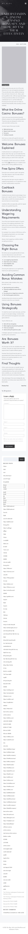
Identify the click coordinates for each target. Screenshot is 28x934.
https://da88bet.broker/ (9, 792)
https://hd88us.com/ (8, 736)
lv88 (4, 498)
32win (4, 466)
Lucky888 (5, 540)
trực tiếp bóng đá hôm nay (10, 659)
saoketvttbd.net (7, 646)
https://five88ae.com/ (8, 767)
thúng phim (6, 525)
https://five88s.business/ (9, 758)
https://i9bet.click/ (7, 708)
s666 (4, 889)
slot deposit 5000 (7, 867)
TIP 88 (5, 553)
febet (4, 602)
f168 (4, 469)
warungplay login (7, 848)
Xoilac (4, 861)
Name (5, 422)
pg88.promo (6, 886)
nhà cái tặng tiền (7, 662)
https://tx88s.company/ (9, 761)
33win (5, 485)
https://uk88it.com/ (8, 777)
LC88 (9, 162)
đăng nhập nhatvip (8, 665)
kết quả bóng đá (7, 655)
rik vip (4, 668)
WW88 (5, 593)
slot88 (4, 855)
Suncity (5, 512)
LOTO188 (5, 842)
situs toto (5, 746)
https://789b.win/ (7, 568)
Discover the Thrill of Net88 (10, 901)
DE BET (5, 546)
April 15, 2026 (23, 44)
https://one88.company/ (9, 805)
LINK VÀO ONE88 (7, 721)
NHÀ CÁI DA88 (7, 724)
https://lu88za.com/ (8, 780)
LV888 (5, 489)
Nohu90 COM (6, 683)
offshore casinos (7, 827)
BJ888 (5, 876)
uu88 (4, 487)
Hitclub (5, 618)
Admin (17, 44)
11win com (6, 550)
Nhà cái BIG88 (7, 733)
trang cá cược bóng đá (9, 624)
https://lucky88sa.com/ (9, 783)
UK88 (4, 883)
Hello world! (21, 912)
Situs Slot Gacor (7, 475)
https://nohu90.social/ (9, 590)
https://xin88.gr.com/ (8, 690)
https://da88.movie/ (8, 522)
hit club (5, 581)
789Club (5, 615)
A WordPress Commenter (9, 912)
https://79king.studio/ (8, 578)
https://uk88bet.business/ (9, 802)
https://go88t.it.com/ (8, 596)
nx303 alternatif (7, 852)
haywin (5, 599)
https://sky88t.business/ (9, 799)
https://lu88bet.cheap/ (9, 752)
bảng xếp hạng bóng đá (9, 640)
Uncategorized (5, 85)
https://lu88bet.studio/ (9, 796)
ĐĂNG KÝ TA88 (7, 727)
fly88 (4, 515)
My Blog (7, 3)
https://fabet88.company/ (9, 808)
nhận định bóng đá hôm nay (10, 649)
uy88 (4, 492)
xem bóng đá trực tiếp (8, 630)
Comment (6, 403)
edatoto (5, 705)
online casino (6, 845)
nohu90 (5, 574)
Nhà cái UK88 (7, 730)
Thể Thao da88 (7, 674)
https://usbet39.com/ (8, 739)
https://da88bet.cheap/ (9, 749)
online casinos (7, 715)
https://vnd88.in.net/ (8, 699)
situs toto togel (7, 870)
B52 (4, 612)
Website (5, 433)
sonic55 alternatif (7, 518)
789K (4, 534)
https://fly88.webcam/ (8, 506)
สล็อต (4, 531)
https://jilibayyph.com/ (9, 817)
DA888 (5, 559)
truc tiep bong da (7, 643)
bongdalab (6, 482)
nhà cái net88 (6, 562)
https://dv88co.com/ (8, 718)
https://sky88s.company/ (9, 755)
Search (21, 459)
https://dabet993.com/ (9, 771)
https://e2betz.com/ (8, 584)
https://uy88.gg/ (7, 528)
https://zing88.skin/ (8, 702)
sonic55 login (6, 478)
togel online (6, 858)
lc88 (4, 504)
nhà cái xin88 (6, 880)
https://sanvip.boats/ (8, 693)
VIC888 (5, 556)
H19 (4, 472)
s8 (4, 496)
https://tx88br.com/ (8, 789)
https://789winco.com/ (9, 587)
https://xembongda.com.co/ (10, 627)
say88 (4, 677)
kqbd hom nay (7, 652)
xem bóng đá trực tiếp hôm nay (11, 634)
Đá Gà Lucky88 (7, 671)
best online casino (8, 811)
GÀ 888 (5, 839)
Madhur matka (7, 836)
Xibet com (5, 543)
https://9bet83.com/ (8, 774)
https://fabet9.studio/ (8, 764)
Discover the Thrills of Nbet (10, 906)
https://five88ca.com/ (8, 786)
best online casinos (8, 711)
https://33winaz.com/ (8, 571)
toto (4, 743)
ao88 (4, 502)
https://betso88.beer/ (8, 824)
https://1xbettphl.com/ (8, 820)
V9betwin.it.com (7, 696)
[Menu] (25, 3)
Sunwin (5, 621)
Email (5, 427)
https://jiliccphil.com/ (8, 814)
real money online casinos (10, 833)
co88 (4, 494)
